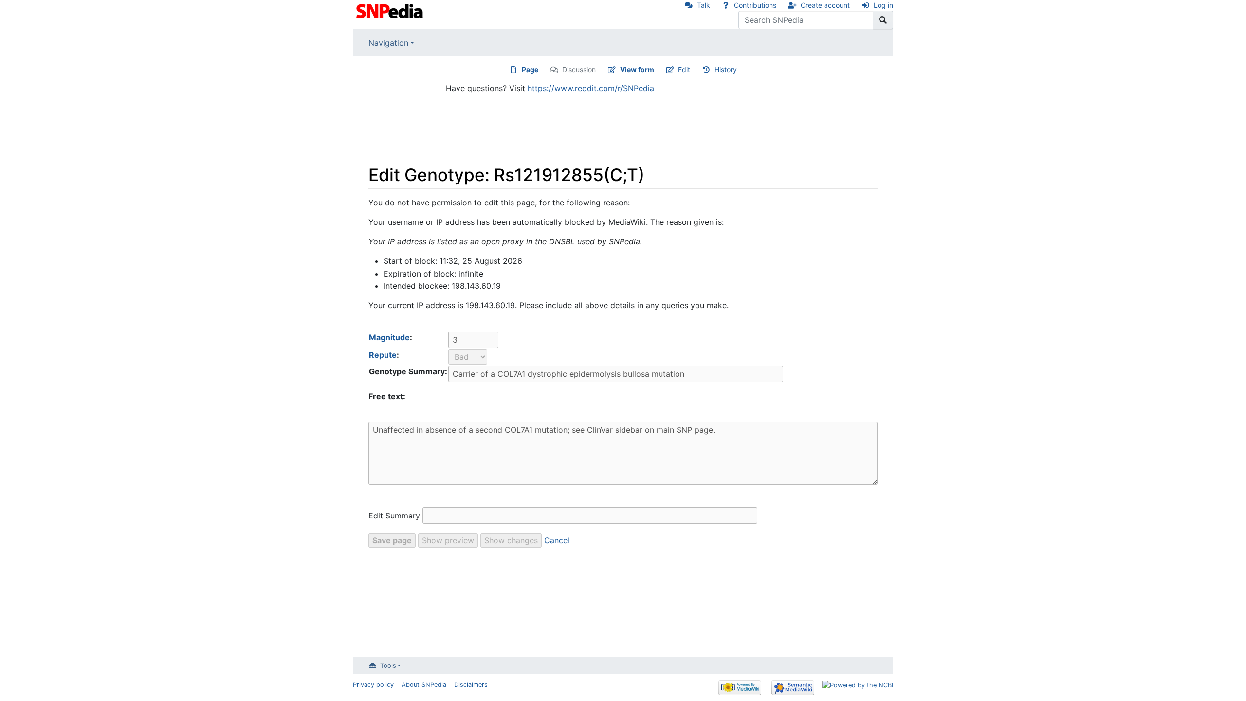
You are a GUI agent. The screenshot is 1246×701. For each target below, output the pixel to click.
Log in (883, 5)
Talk (703, 5)
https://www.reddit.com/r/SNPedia (591, 88)
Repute (383, 355)
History (726, 69)
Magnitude (389, 337)
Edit (684, 69)
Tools (388, 665)
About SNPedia (424, 684)
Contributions (755, 5)
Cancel (556, 540)
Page (530, 69)
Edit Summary (394, 515)
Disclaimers (471, 684)
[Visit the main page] (390, 10)
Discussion (579, 69)
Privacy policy (373, 684)
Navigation (388, 43)
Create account (825, 5)
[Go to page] (883, 20)
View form (637, 69)
